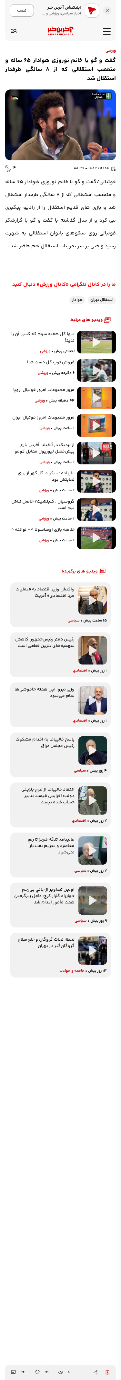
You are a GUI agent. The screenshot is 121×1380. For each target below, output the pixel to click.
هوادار (77, 300)
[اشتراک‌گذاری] (95, 1372)
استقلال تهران (101, 300)
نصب (21, 10)
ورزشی (111, 51)
